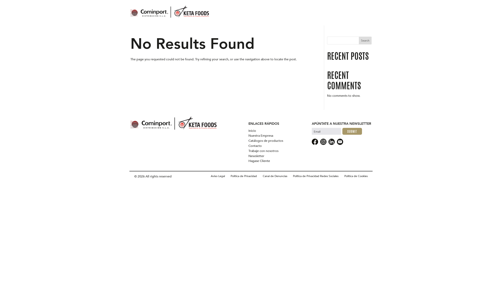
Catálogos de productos (265, 141)
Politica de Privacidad (244, 176)
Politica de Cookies (356, 176)
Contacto (255, 146)
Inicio (252, 131)
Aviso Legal (218, 176)
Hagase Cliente (259, 161)
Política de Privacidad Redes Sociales (315, 176)
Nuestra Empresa (260, 136)
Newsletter (256, 156)
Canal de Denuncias (275, 176)
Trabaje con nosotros (263, 151)
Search (365, 40)
